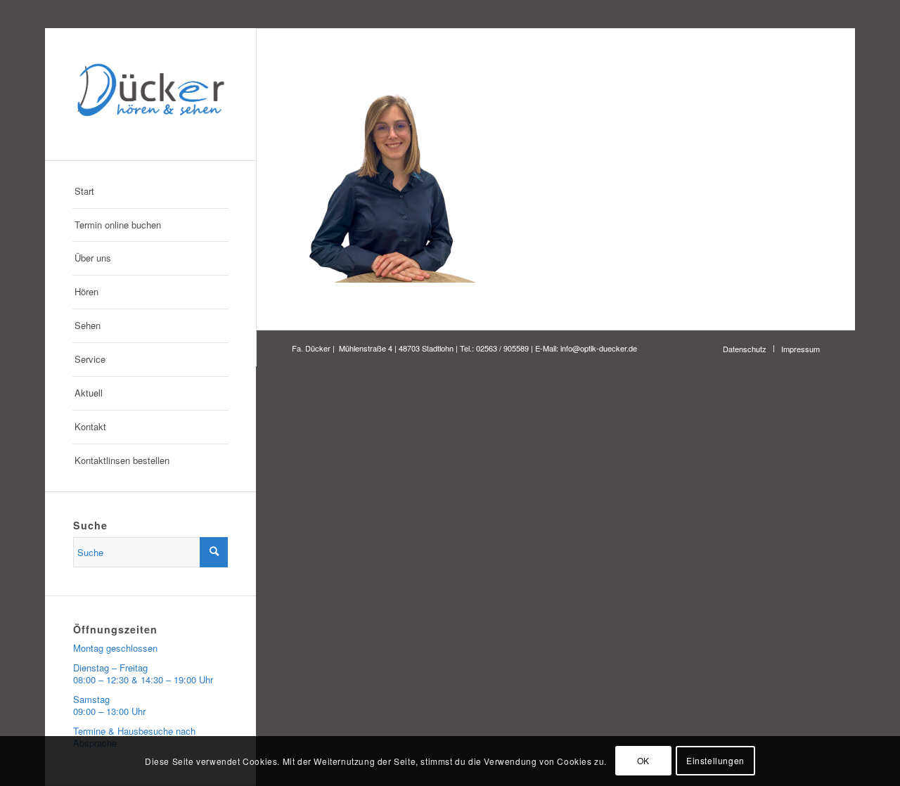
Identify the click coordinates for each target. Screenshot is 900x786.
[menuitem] (150, 192)
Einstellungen (715, 761)
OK (643, 761)
